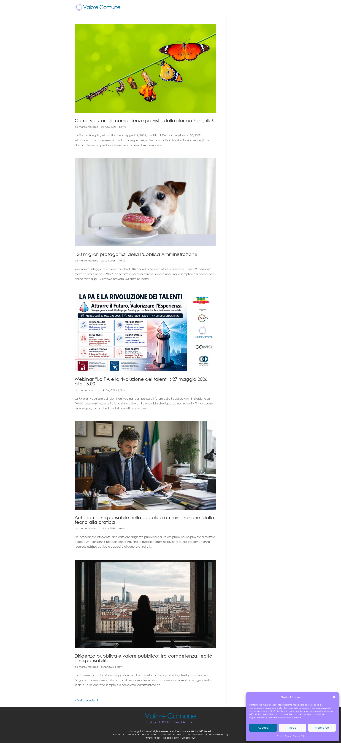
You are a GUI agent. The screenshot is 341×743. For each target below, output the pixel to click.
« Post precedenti (86, 700)
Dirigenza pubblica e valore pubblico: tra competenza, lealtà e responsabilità (143, 658)
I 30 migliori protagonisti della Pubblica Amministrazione (136, 254)
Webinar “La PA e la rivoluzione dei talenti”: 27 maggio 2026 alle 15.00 (141, 381)
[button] (334, 697)
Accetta (263, 727)
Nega (292, 727)
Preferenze (322, 727)
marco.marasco (88, 126)
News (122, 126)
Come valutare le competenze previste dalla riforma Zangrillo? (144, 120)
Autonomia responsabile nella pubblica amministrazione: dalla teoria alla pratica (144, 519)
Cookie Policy (284, 736)
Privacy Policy (299, 736)
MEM (193, 737)
